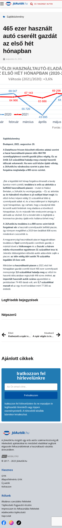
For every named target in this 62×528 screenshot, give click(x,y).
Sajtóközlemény (15, 16)
